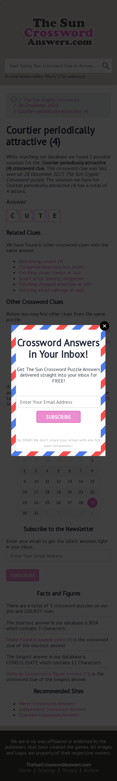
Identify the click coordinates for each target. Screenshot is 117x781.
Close (104, 326)
